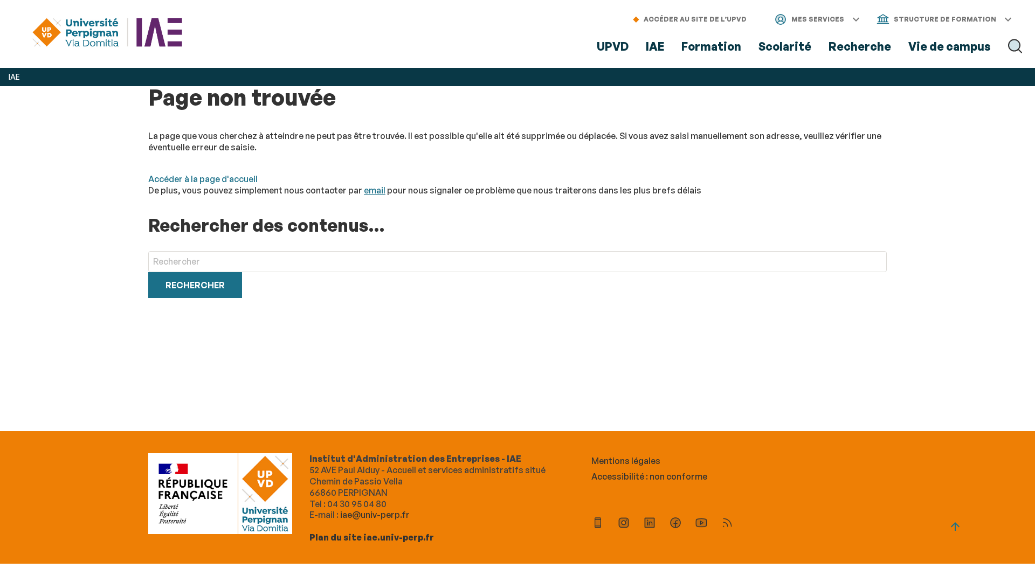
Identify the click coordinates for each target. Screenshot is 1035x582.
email (374, 190)
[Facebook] (675, 524)
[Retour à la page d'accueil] (107, 34)
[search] (517, 261)
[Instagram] (623, 524)
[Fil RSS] (727, 524)
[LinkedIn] (649, 524)
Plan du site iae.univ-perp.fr (371, 537)
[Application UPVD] (597, 524)
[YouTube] (701, 524)
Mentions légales (625, 460)
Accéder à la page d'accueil (203, 179)
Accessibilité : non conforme (649, 476)
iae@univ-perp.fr (375, 514)
